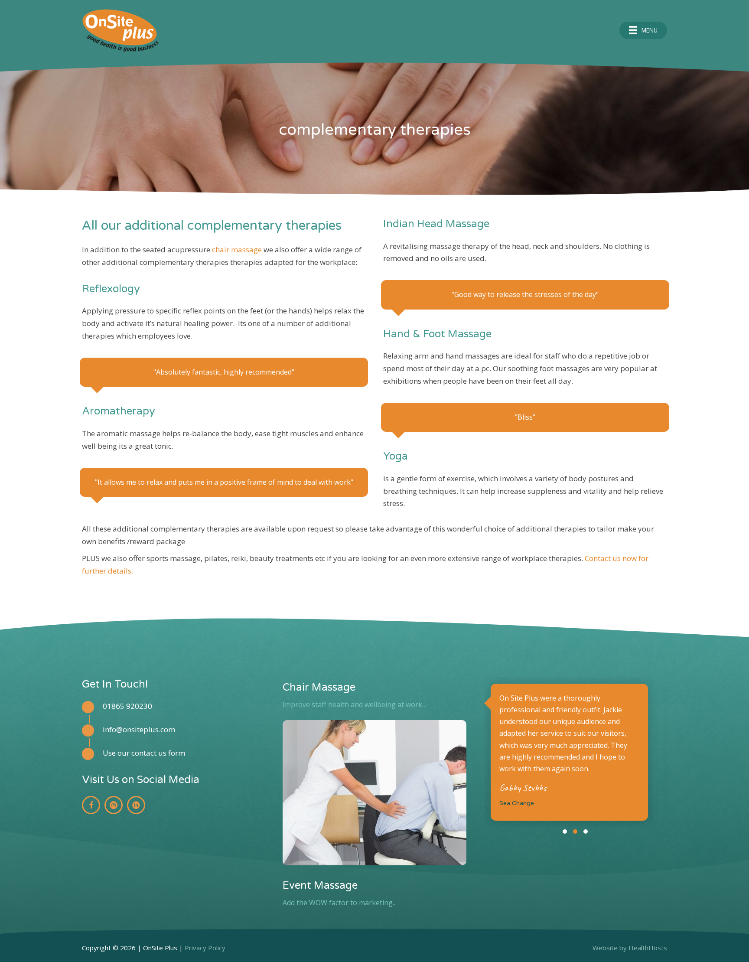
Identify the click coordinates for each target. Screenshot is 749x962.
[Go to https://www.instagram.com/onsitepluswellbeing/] (113, 805)
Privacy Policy (205, 947)
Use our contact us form (144, 753)
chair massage (238, 249)
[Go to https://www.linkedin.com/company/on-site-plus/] (136, 805)
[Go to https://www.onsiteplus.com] (274, 30)
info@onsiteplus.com (139, 729)
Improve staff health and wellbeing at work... (354, 704)
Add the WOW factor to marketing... (340, 902)
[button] (565, 831)
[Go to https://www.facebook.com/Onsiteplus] (91, 805)
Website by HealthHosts (630, 947)
